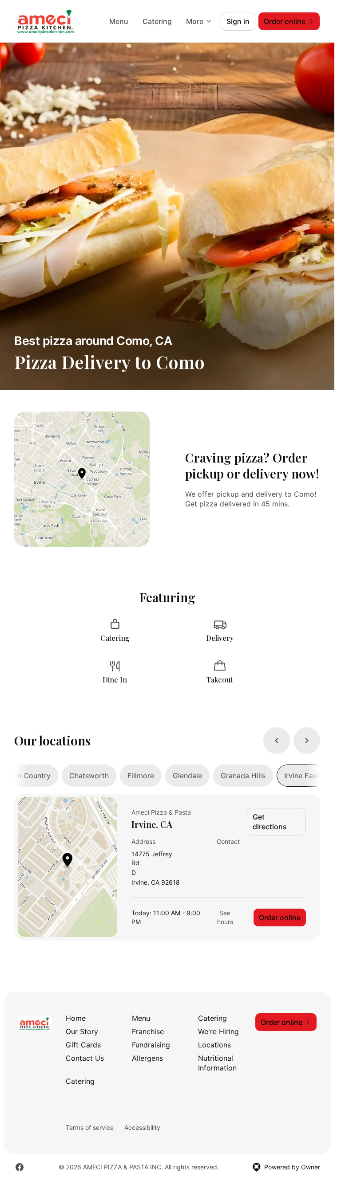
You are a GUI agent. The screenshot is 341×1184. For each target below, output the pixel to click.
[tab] (89, 776)
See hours (225, 917)
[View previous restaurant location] (276, 740)
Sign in (238, 21)
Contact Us (85, 1058)
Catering (157, 21)
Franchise (148, 1031)
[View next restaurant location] (306, 740)
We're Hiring (218, 1031)
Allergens (147, 1058)
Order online (280, 917)
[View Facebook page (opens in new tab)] (19, 1167)
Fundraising (151, 1044)
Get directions (270, 821)
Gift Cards (83, 1044)
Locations (214, 1044)
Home (76, 1018)
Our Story (82, 1031)
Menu (118, 21)
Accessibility (142, 1127)
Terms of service (90, 1127)
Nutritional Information (217, 1063)
